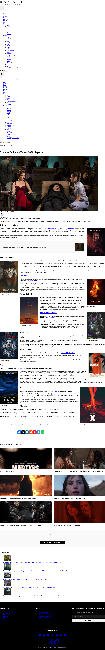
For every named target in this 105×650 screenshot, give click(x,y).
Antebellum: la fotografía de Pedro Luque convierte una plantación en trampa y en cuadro (79, 471)
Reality (5, 562)
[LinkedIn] (48, 635)
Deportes (5, 20)
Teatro (8, 32)
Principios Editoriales (44, 612)
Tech (4, 14)
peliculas (9, 424)
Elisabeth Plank (6, 217)
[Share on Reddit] (31, 432)
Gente (8, 26)
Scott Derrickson (42, 260)
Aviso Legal (54, 640)
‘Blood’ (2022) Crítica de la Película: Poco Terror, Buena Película (18, 498)
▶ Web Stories (52, 630)
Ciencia (5, 17)
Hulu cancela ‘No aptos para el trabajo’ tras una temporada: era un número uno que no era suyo (30, 587)
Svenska (9, 59)
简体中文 (9, 64)
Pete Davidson (50, 317)
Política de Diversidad (44, 614)
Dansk (8, 42)
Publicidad (5, 616)
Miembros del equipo (8, 614)
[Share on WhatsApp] (42, 432)
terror (13, 424)
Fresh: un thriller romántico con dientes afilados (67, 525)
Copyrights (54, 643)
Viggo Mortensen (51, 228)
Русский (9, 58)
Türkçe (8, 61)
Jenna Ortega (53, 391)
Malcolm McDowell (33, 280)
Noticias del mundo (12, 31)
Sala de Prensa (6, 613)
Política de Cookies (54, 641)
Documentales (7, 571)
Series (4, 596)
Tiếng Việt (9, 62)
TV (4, 12)
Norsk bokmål (10, 50)
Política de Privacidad (54, 642)
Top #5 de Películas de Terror (8, 471)
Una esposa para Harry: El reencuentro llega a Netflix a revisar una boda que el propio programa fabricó (34, 562)
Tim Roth (72, 353)
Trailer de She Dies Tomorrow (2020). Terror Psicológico (69, 498)
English (8, 37)
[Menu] (2, 8)
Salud (8, 29)
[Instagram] (52, 635)
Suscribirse (88, 620)
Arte (4, 22)
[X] (44, 635)
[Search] (2, 74)
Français (9, 41)
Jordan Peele (21, 368)
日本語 (8, 47)
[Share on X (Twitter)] (23, 432)
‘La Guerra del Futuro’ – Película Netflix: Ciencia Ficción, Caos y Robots (20, 525)
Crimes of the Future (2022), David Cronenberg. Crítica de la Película (24, 247)
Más (4, 23)
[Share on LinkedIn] (27, 432)
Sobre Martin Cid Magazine (9, 612)
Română (9, 56)
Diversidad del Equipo (44, 618)
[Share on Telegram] (38, 432)
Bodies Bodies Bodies (48, 313)
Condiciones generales (54, 639)
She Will (23, 276)
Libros (8, 28)
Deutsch (9, 40)
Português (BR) (11, 55)
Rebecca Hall (64, 353)
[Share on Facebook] (19, 432)
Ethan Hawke (74, 260)
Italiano (8, 45)
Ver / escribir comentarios (52, 542)
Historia (9, 34)
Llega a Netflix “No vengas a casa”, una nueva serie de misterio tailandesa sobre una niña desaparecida (33, 596)
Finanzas (5, 19)
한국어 (8, 49)
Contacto (5, 618)
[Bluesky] (57, 635)
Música (5, 16)
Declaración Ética (43, 613)
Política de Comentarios (44, 617)
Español (5, 35)
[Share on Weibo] (35, 432)
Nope (2, 365)
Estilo (8, 25)
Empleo (5, 617)
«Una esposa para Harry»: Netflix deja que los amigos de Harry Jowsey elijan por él (29, 579)
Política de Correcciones (45, 616)
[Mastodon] (61, 635)
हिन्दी (8, 44)
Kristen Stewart (70, 228)
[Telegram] (65, 635)
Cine (4, 13)
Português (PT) (10, 53)
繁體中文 (9, 66)
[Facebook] (40, 635)
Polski (8, 52)
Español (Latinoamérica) (13, 67)
